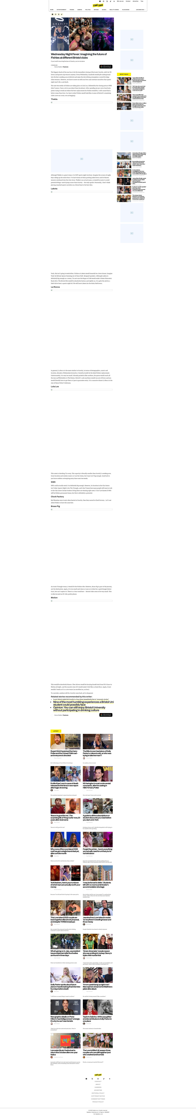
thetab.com (95, 1110)
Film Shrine (125, 9)
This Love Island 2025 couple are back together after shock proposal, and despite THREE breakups (65, 919)
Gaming (79, 9)
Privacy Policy (98, 1102)
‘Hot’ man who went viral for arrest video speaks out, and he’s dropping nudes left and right (138, 88)
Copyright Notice (98, 1096)
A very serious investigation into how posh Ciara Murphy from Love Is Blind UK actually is (139, 171)
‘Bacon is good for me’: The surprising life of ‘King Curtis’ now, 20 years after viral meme (65, 817)
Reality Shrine (114, 9)
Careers (98, 1087)
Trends (72, 9)
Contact (128, 1)
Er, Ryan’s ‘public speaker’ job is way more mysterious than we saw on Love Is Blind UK (139, 188)
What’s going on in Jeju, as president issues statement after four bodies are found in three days (65, 953)
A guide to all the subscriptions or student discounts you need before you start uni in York (97, 817)
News (51, 9)
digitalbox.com (99, 1114)
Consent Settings (98, 1099)
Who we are (120, 1)
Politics (87, 9)
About (98, 1084)
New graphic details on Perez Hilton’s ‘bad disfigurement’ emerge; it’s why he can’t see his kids (65, 1019)
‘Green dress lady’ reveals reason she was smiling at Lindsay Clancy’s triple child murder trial (97, 953)
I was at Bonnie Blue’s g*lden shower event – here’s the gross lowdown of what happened (139, 79)
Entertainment (61, 9)
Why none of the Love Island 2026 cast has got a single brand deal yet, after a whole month (65, 851)
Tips (142, 1)
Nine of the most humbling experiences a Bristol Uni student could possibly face (83, 703)
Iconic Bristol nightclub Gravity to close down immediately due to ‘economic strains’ (81, 699)
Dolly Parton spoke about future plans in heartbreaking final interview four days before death (65, 987)
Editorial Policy (98, 1093)
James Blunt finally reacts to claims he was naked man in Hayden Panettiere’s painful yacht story (139, 181)
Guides (104, 9)
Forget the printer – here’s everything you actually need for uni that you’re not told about (97, 851)
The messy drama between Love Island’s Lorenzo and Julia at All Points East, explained (138, 197)
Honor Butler (58, 67)
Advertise (135, 1)
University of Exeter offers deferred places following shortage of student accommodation (139, 155)
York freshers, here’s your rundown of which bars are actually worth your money (65, 885)
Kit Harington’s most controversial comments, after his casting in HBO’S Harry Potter (97, 785)
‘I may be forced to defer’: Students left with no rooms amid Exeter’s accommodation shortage (97, 885)
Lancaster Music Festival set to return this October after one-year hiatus (64, 1052)
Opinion (96, 9)
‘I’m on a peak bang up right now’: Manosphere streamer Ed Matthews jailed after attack (97, 987)
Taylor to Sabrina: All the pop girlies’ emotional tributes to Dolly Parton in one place (97, 1019)
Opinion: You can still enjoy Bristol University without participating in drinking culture (79, 709)
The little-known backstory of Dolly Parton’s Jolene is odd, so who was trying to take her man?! (97, 753)
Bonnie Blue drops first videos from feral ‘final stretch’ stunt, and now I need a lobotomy (138, 163)
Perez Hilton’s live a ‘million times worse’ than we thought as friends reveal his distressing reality (139, 105)
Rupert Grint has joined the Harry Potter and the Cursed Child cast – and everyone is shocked (64, 753)
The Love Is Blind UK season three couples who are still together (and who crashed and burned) (97, 1052)
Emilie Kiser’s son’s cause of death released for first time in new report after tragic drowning (64, 785)
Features (65, 67)
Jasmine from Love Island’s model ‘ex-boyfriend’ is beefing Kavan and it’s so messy (97, 919)
